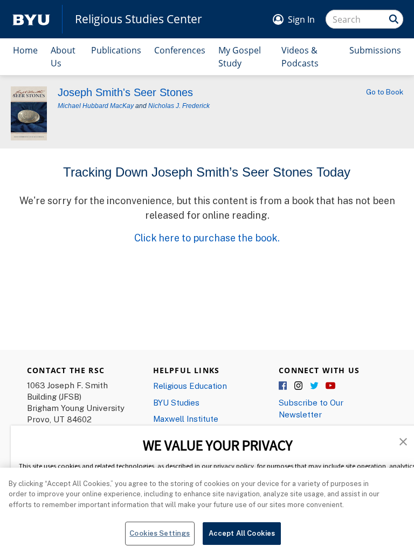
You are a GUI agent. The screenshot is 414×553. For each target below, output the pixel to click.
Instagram (299, 386)
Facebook (283, 386)
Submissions (375, 50)
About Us (63, 56)
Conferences (179, 50)
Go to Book (384, 91)
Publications (116, 50)
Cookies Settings (159, 533)
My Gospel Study (239, 56)
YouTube (330, 386)
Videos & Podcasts (300, 56)
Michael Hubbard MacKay (96, 106)
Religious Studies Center (138, 19)
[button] (403, 441)
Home (25, 50)
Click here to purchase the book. (207, 238)
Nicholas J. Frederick (179, 106)
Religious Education (190, 385)
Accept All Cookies (242, 533)
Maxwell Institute (185, 418)
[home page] (31, 19)
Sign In (301, 19)
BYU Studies (176, 402)
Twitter (315, 386)
